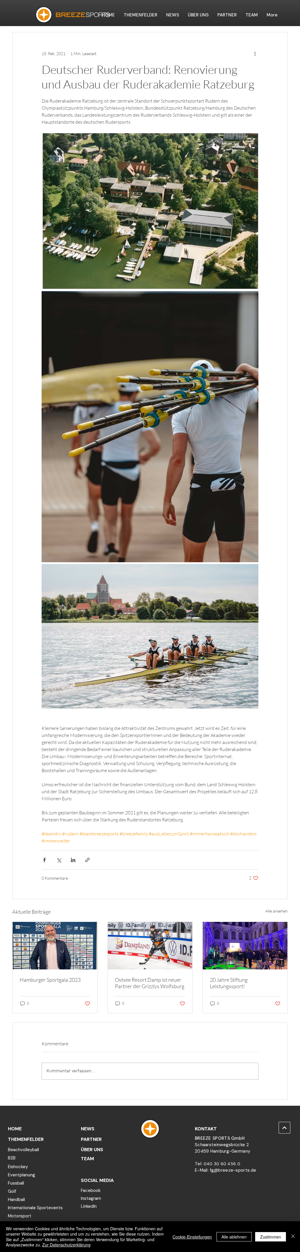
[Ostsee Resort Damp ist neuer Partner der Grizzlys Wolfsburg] (150, 945)
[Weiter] (284, 1128)
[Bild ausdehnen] (150, 210)
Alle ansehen (276, 910)
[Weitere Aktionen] (254, 53)
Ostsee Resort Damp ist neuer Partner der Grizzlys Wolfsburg (149, 982)
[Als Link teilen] (87, 860)
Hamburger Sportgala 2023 (50, 979)
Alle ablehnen (234, 1237)
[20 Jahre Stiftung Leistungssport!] (245, 945)
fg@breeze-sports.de (233, 1170)
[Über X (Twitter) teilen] (59, 860)
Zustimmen (270, 1237)
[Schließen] (292, 1236)
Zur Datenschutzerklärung (66, 1245)
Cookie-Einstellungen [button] (192, 1237)
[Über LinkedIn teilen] (73, 860)
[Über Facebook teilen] (44, 860)
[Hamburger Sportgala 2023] (55, 945)
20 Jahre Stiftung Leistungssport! (229, 982)
